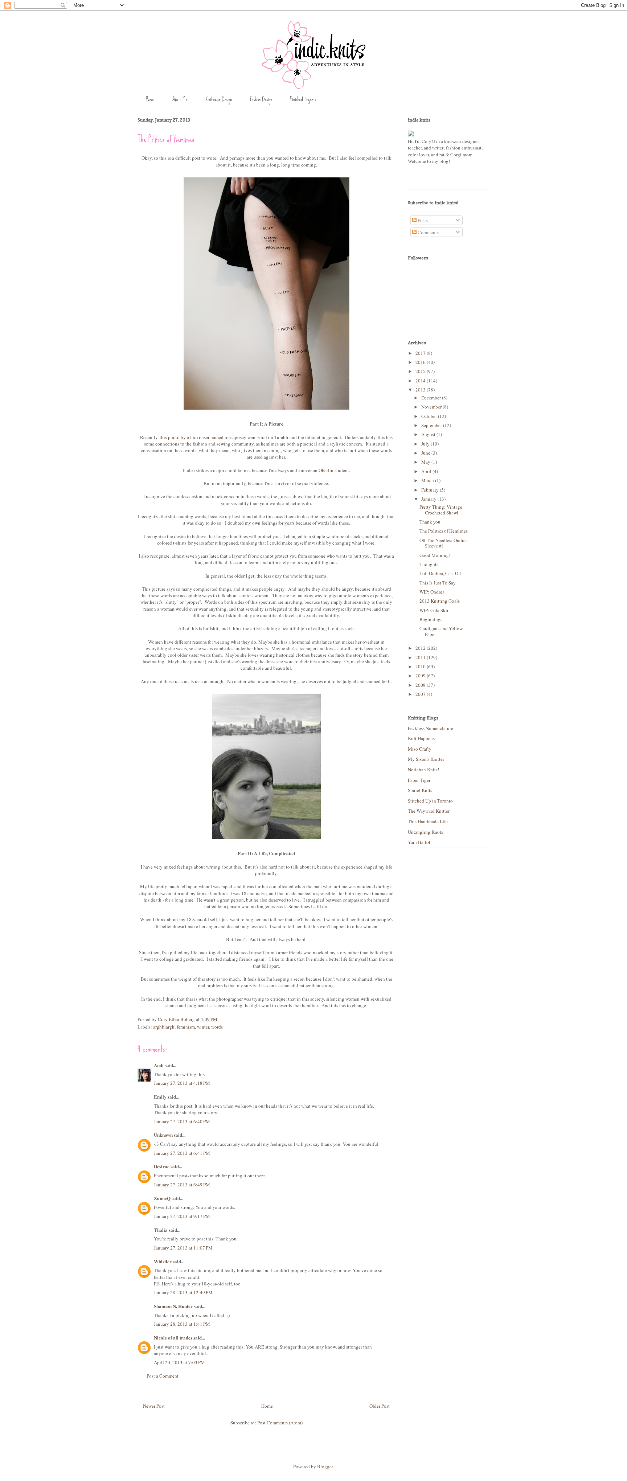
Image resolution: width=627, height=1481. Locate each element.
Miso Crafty (419, 749)
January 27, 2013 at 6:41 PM (182, 1153)
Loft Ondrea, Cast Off (440, 573)
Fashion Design (261, 99)
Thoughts (428, 564)
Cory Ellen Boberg (177, 1019)
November (432, 406)
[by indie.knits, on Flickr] (411, 134)
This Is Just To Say (437, 582)
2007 (421, 694)
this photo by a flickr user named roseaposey (203, 437)
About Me (180, 99)
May (426, 462)
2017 (421, 353)
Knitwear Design (218, 99)
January (429, 499)
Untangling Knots (425, 832)
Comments (428, 232)
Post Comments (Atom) (280, 1422)
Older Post (379, 1406)
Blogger (325, 1466)
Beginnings (430, 619)
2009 (421, 675)
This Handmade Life (428, 821)
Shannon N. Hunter (173, 1305)
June (426, 453)
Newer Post (154, 1406)
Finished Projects (303, 99)
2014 (421, 380)
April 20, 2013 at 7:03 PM (179, 1362)
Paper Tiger (419, 780)
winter (203, 1026)
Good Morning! (434, 555)
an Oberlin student (331, 470)
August (429, 434)
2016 (421, 362)
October (429, 416)
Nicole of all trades (173, 1337)
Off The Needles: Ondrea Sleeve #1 (443, 543)
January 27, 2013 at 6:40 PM (182, 1121)
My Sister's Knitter (426, 759)
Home (150, 99)
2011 (421, 657)
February (430, 490)
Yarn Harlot (419, 842)
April (427, 471)
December (431, 397)
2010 (421, 666)
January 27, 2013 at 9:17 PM (182, 1216)
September (432, 425)
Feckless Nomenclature (430, 728)
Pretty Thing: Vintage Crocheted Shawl (440, 510)
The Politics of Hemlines (443, 531)
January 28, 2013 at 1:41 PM (182, 1324)
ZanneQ (162, 1198)
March (428, 480)
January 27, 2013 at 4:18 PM (182, 1083)
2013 (421, 389)
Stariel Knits (420, 790)
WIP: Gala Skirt (434, 610)
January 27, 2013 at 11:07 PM (183, 1247)
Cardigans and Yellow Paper (441, 631)
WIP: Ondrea (431, 591)
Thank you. (430, 521)
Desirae (161, 1166)
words (217, 1026)
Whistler (163, 1261)
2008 (421, 685)
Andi (159, 1065)
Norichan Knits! (423, 769)
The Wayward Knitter (429, 811)
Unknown (163, 1134)
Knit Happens (421, 738)
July (426, 443)
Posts (422, 220)
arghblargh (164, 1026)
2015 (421, 371)
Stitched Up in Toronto (430, 800)
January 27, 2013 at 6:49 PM (182, 1184)
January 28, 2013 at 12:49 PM (183, 1292)
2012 (421, 648)
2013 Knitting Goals (439, 601)
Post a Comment (163, 1376)
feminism (186, 1026)
